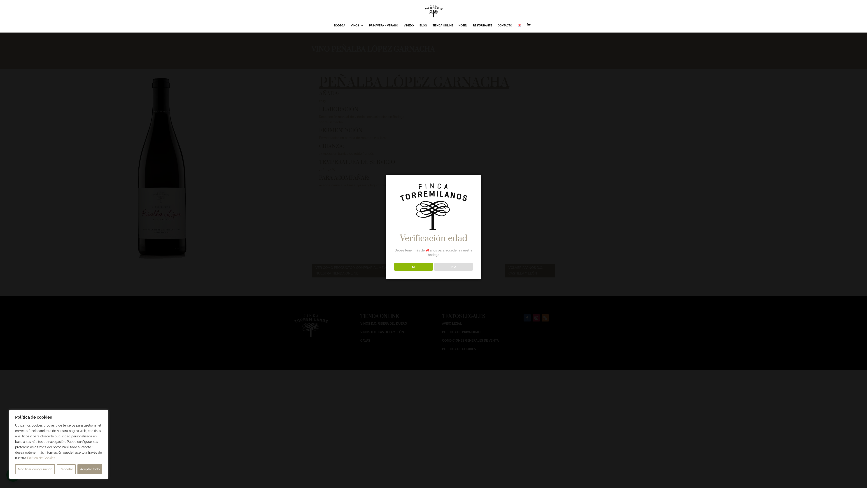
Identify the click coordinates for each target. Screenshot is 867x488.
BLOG (423, 25)
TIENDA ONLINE (443, 25)
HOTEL (463, 25)
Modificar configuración (35, 469)
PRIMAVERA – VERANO (383, 25)
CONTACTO (505, 25)
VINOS (355, 25)
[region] (58, 444)
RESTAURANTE (482, 25)
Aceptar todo (90, 469)
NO (453, 266)
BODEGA (339, 25)
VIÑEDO (409, 25)
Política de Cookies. (41, 458)
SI (413, 266)
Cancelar (66, 469)
